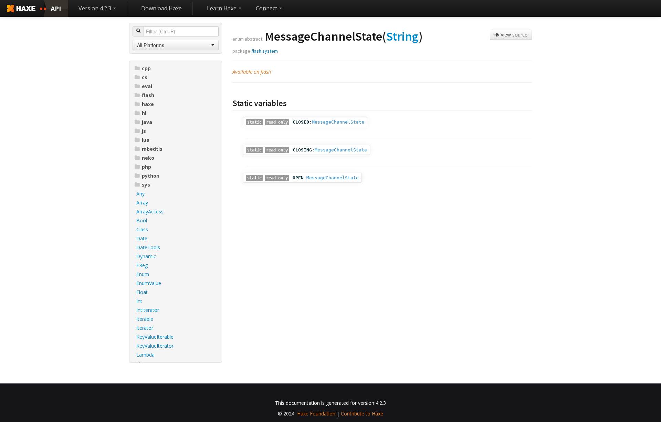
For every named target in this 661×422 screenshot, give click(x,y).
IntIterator (147, 310)
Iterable (144, 319)
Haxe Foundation (316, 413)
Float (142, 292)
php (146, 166)
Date (141, 238)
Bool (141, 220)
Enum (142, 274)
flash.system (264, 51)
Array (142, 202)
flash (148, 95)
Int (139, 301)
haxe (148, 104)
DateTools (148, 247)
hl (144, 113)
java (147, 122)
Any (140, 193)
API (56, 8)
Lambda (145, 354)
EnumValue (148, 283)
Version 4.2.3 (95, 8)
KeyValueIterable (155, 337)
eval (147, 86)
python (150, 175)
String (402, 36)
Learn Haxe (222, 8)
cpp (146, 68)
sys (146, 184)
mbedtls (152, 149)
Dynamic (146, 256)
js (144, 131)
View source (513, 34)
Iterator (144, 328)
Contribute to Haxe (362, 413)
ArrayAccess (150, 211)
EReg (142, 265)
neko (148, 158)
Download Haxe (161, 8)
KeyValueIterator (155, 345)
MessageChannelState (338, 122)
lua (145, 140)
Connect (267, 8)
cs (144, 77)
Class (142, 229)
